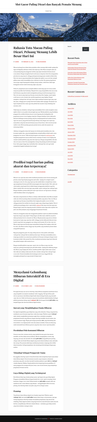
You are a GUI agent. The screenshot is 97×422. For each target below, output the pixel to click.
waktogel (38, 205)
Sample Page (48, 11)
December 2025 (71, 135)
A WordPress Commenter (74, 96)
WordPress (44, 418)
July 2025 (70, 152)
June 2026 (70, 115)
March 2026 (71, 125)
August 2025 (71, 148)
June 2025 (70, 155)
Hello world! (85, 96)
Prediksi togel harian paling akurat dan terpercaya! (33, 164)
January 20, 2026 (28, 172)
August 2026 (71, 108)
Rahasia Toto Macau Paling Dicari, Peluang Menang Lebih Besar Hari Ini (35, 52)
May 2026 (70, 118)
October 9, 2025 (27, 286)
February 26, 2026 (28, 61)
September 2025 (72, 145)
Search (69, 46)
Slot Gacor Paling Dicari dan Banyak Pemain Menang (48, 4)
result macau (49, 135)
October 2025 (71, 142)
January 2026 (71, 132)
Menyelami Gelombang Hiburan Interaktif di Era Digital (31, 276)
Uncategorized (41, 61)
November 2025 (72, 138)
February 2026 (71, 128)
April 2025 (70, 162)
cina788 (70, 181)
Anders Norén (58, 418)
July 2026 (70, 111)
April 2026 (70, 122)
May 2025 (70, 159)
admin (17, 61)
